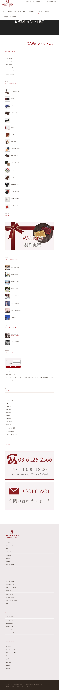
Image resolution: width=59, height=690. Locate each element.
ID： (7, 361)
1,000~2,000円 (9, 58)
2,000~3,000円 (9, 61)
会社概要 (8, 561)
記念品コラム (9, 425)
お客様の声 (8, 418)
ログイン (13, 366)
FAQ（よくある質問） (11, 428)
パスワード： (9, 363)
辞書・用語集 (9, 422)
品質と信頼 (8, 412)
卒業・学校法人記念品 (16, 310)
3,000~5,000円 (9, 65)
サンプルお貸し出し (10, 431)
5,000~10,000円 (9, 68)
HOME (7, 397)
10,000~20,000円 (10, 71)
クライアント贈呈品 (15, 281)
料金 (7, 403)
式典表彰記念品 (14, 274)
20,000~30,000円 (10, 74)
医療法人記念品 (14, 288)
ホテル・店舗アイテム (16, 296)
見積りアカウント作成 (11, 374)
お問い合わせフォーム (11, 434)
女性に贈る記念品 (15, 303)
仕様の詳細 (8, 409)
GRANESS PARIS (15, 341)
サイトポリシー (10, 656)
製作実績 (8, 415)
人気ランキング (9, 400)
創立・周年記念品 (15, 267)
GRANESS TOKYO (15, 334)
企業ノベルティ (14, 317)
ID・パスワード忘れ (11, 371)
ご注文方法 (8, 406)
